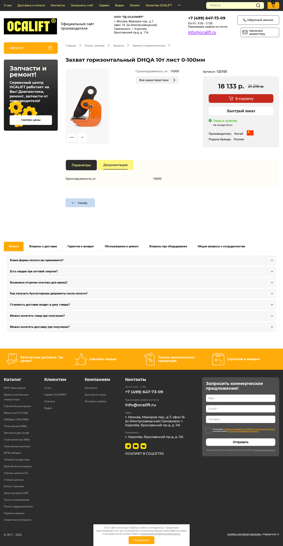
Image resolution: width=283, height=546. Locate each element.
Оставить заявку (95, 401)
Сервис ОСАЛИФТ (55, 394)
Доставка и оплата (31, 5)
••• (179, 5)
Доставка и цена (95, 394)
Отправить (241, 442)
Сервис (104, 5)
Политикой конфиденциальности (244, 431)
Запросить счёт (82, 5)
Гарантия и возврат (81, 246)
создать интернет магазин (244, 534)
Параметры (81, 165)
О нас (8, 5)
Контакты (58, 5)
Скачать (49, 401)
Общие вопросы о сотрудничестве (221, 246)
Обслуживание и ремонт (122, 246)
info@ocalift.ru (202, 32)
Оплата (14, 246)
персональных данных (264, 450)
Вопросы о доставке (43, 246)
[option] (87, 106)
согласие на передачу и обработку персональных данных (249, 429)
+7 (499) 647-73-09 (206, 18)
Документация (115, 165)
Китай (238, 133)
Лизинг (135, 5)
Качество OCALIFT (159, 5)
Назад (82, 203)
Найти (258, 5)
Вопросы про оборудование (168, 246)
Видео (119, 5)
